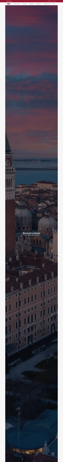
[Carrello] (55, 1)
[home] (8, 4)
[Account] (52, 1)
